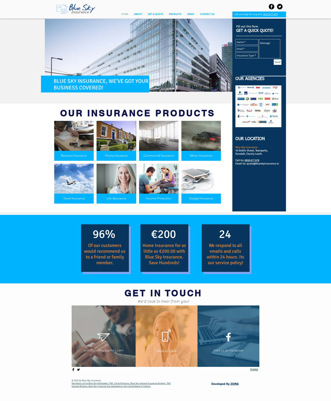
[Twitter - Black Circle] (280, 6)
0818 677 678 (270, 14)
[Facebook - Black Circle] (271, 6)
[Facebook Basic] (73, 369)
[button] (138, 14)
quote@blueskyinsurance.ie (263, 163)
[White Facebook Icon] (228, 337)
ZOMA (234, 384)
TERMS (254, 369)
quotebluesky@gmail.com (103, 350)
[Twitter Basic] (78, 369)
